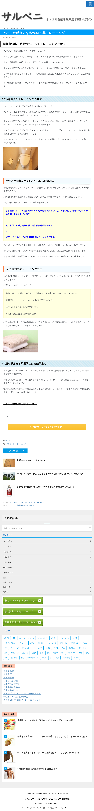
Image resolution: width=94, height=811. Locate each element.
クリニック (22, 643)
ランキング (15, 648)
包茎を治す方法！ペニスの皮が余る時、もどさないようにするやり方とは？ (52, 736)
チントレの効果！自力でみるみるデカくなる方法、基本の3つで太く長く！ (51, 473)
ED (14, 638)
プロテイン (75, 643)
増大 (62, 653)
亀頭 (63, 648)
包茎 (41, 653)
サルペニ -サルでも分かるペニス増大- (47, 799)
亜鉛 (5, 653)
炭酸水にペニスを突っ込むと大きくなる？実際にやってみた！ (45, 487)
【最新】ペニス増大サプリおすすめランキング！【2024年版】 (46, 720)
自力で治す (66, 658)
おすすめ (31, 638)
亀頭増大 (72, 648)
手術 (87, 653)
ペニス (84, 643)
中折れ (56, 648)
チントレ (8, 440)
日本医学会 (8, 677)
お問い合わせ (64, 793)
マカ (5, 648)
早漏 (5, 658)
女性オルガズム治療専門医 (15, 697)
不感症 (48, 648)
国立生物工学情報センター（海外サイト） (23, 700)
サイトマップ (53, 793)
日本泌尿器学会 (10, 681)
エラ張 (53, 638)
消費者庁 (7, 674)
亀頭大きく (82, 648)
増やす (55, 653)
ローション (26, 648)
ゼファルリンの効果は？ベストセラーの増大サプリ (29, 502)
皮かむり (14, 658)
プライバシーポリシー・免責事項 (36, 793)
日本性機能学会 (10, 690)
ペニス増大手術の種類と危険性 (22, 505)
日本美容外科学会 (11, 687)
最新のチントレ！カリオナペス (31, 460)
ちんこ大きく (42, 638)
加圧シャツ (15, 653)
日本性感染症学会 (11, 684)
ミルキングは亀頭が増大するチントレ (20, 404)
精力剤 (43, 658)
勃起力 (34, 653)
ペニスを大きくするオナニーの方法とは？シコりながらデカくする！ (49, 752)
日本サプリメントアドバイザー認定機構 (22, 693)
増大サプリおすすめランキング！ (48, 427)
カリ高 (75, 638)
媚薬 (80, 653)
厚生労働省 (8, 671)
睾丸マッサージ (32, 658)
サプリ (32, 643)
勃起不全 (25, 653)
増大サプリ (72, 653)
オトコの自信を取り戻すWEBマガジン (47, 803)
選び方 (76, 658)
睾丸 (22, 658)
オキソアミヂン (64, 638)
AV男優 (6, 638)
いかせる (22, 638)
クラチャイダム (9, 643)
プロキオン (64, 643)
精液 (57, 658)
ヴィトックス (37, 648)
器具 (48, 653)
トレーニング (21, 444)
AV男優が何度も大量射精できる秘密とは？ (37, 769)
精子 (51, 658)
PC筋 (7, 444)
